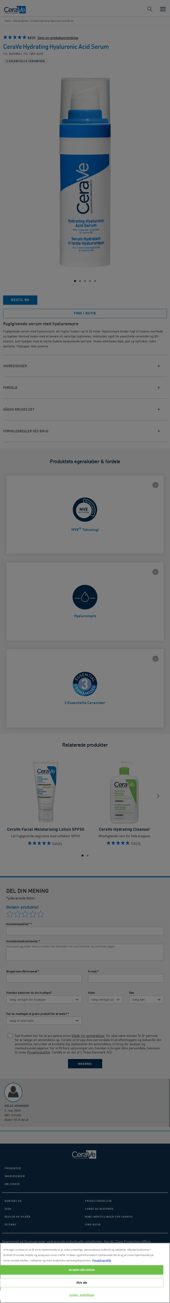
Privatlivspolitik (101, 1260)
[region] (85, 1273)
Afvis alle (81, 1282)
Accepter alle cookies (82, 1270)
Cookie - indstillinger (82, 1295)
